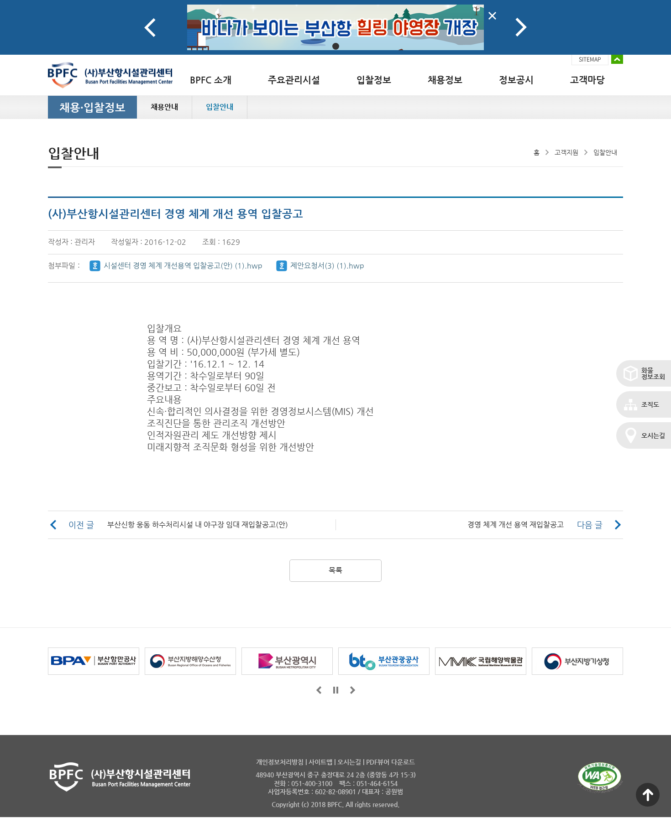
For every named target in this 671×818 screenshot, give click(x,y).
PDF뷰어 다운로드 (390, 762)
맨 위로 (648, 795)
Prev (150, 27)
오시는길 (653, 435)
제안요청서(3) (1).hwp (327, 265)
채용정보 (445, 80)
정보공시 (516, 80)
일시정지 (335, 690)
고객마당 (587, 80)
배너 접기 (617, 59)
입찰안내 (219, 107)
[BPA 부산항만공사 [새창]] (93, 661)
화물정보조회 (653, 373)
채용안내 (164, 107)
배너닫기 (492, 15)
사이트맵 (320, 762)
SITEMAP (590, 59)
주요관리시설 (294, 80)
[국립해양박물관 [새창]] (480, 661)
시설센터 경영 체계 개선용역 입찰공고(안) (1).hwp (183, 265)
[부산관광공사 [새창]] (384, 661)
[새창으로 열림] (335, 27)
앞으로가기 (318, 690)
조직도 (650, 404)
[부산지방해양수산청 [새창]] (190, 661)
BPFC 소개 (210, 80)
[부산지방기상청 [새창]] (577, 661)
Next (521, 27)
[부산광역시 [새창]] (287, 661)
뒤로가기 (352, 690)
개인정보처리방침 (280, 762)
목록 (335, 570)
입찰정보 (373, 80)
